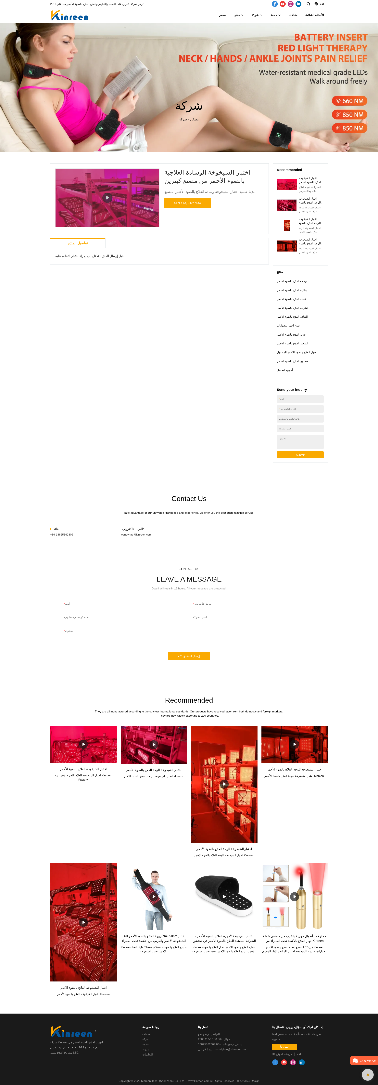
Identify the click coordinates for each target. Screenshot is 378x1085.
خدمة (274, 15)
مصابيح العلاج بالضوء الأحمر (292, 361)
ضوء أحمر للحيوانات (288, 325)
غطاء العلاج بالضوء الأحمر (291, 299)
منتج (237, 15)
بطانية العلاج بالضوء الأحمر (292, 290)
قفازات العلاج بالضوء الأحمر (293, 307)
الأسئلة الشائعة (314, 15)
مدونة (145, 1049)
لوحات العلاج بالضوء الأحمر (292, 281)
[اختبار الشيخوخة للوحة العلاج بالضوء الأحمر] (154, 745)
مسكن (222, 15)
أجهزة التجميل (285, 370)
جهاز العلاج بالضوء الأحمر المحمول (296, 352)
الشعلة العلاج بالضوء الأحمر (292, 343)
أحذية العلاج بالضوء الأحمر (292, 334)
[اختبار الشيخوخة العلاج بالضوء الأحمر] (83, 744)
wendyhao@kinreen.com (136, 534)
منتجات (146, 1034)
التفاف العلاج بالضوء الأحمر (292, 316)
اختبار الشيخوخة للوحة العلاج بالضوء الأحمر (310, 202)
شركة (255, 15)
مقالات (293, 15)
